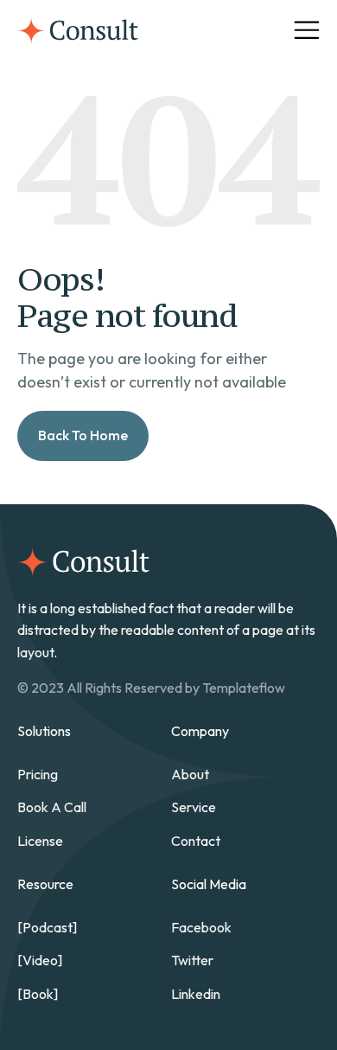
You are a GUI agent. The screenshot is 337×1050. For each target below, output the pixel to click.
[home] (77, 30)
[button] (307, 31)
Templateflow (243, 687)
